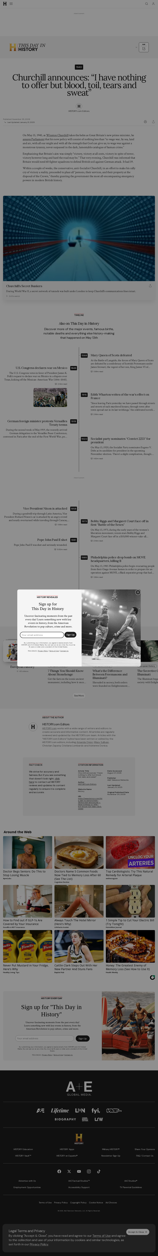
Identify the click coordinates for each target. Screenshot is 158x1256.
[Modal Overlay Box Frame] (79, 628)
